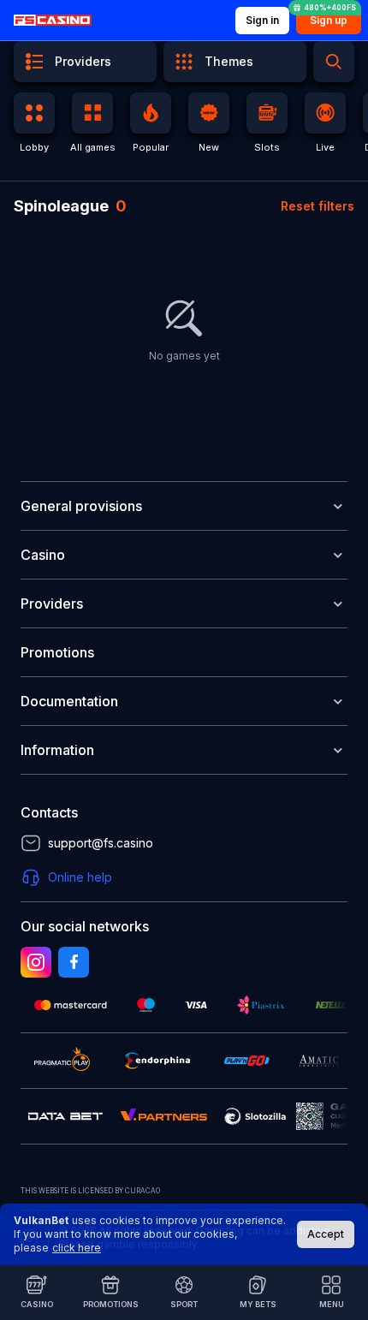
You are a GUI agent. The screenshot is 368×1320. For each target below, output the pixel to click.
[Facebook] (73, 962)
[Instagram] (36, 962)
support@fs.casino (100, 842)
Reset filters (317, 206)
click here (76, 1247)
